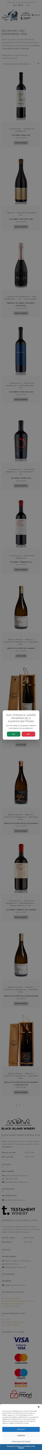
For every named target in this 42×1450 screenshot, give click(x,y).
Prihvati (21, 1429)
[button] (39, 1407)
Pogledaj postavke (21, 1442)
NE (28, 734)
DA (13, 734)
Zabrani (21, 1435)
